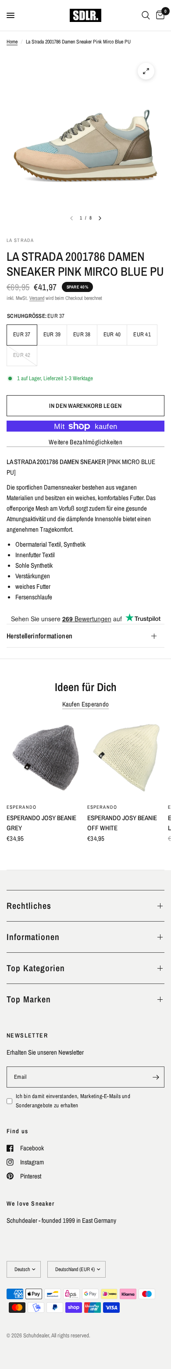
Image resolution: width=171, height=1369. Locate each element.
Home (12, 41)
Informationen (33, 937)
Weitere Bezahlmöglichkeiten (85, 442)
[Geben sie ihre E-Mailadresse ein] (155, 1077)
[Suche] (146, 15)
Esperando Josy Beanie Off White (122, 822)
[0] (158, 15)
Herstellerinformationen (39, 636)
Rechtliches (29, 905)
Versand (36, 298)
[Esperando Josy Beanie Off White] (125, 759)
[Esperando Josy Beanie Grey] (45, 759)
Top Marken (29, 999)
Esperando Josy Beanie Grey (41, 822)
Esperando (21, 807)
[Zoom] (146, 71)
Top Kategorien (36, 968)
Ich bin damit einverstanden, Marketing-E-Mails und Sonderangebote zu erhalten (73, 1100)
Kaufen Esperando (85, 704)
